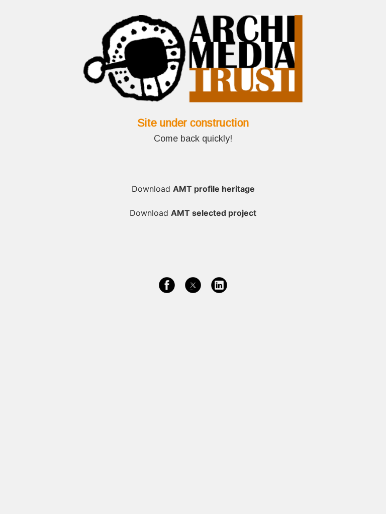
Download (193, 189)
